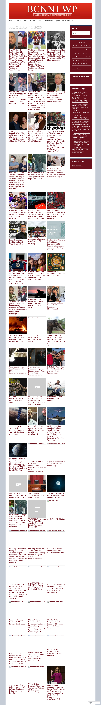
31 (89, 64)
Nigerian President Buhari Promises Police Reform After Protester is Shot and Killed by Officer (17, 689)
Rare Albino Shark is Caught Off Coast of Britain (54, 398)
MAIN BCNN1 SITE (68, 21)
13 (78, 57)
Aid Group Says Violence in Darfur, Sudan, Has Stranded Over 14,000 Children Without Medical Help (80, 143)
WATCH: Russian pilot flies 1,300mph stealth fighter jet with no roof (17, 495)
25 (73, 64)
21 (81, 60)
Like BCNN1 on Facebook (81, 77)
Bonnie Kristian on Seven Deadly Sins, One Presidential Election (56, 273)
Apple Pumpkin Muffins (56, 519)
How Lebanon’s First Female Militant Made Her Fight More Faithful (55, 306)
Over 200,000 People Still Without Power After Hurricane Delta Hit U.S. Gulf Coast (36, 586)
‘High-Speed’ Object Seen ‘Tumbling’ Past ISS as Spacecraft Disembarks (17, 370)
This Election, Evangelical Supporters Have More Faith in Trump (37, 241)
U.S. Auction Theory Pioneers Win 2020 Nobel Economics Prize (55, 551)
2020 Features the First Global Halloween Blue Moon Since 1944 (56, 495)
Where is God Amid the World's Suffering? (79, 93)
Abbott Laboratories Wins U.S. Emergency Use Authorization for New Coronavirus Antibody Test (36, 656)
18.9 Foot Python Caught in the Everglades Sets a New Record (34, 338)
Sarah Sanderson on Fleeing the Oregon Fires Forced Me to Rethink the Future (16, 338)
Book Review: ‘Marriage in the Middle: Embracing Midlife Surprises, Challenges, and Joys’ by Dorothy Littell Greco (56, 245)
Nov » (79, 69)
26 (76, 64)
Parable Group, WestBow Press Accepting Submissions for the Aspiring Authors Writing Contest (80, 113)
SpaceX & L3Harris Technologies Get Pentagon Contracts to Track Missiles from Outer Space (17, 430)
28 (81, 64)
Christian (18, 21)
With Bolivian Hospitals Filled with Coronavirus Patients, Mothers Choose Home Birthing (36, 688)
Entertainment (48, 21)
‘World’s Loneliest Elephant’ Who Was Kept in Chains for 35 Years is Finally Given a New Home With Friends (56, 340)
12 (76, 57)
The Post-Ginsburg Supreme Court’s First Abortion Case (36, 495)
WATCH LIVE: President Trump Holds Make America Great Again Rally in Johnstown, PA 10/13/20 (37, 523)
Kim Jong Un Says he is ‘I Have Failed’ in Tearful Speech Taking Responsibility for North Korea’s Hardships (36, 554)
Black (25, 21)
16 (86, 57)
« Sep (74, 69)
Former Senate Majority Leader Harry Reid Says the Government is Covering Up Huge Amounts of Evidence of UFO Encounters (56, 96)
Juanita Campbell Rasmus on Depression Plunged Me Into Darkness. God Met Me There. (36, 303)
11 (73, 57)
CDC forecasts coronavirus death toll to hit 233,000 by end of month (55, 652)
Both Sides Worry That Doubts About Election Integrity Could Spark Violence (55, 370)
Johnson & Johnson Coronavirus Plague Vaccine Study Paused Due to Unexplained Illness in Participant (36, 214)
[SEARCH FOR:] (81, 33)
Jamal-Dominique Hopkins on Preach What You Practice (16, 242)
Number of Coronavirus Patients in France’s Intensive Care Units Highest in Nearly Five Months (56, 588)
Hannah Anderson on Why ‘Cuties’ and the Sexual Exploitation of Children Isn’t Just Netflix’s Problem (36, 275)
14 (81, 57)
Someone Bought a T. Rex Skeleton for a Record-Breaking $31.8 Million (17, 399)
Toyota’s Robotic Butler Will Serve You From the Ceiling (56, 464)
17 (89, 57)
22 (84, 60)
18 (73, 60)
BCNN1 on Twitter (78, 162)
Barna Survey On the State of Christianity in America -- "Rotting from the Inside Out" (80, 122)
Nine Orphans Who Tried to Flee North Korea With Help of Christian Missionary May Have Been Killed (81, 128)
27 (78, 64)
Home (11, 21)
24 (89, 60)
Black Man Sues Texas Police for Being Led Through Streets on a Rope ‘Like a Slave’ (36, 176)
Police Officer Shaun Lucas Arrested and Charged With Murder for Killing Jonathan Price (36, 430)
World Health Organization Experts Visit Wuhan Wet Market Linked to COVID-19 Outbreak (80, 106)
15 (84, 57)
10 (89, 53)
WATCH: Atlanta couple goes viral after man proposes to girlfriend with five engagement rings (80, 150)
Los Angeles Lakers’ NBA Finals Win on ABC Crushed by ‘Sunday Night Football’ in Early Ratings (18, 214)
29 (84, 64)
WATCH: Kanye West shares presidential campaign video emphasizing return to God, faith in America (36, 400)
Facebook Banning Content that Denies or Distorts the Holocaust (17, 622)
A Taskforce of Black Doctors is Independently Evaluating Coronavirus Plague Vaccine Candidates (37, 467)
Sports (58, 21)
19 (76, 60)
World (39, 21)
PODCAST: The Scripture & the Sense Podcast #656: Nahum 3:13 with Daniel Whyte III (55, 624)
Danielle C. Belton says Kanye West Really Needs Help (80, 118)
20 (78, 60)
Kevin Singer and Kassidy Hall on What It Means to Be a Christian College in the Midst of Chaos (56, 214)
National (32, 21)
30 (86, 64)
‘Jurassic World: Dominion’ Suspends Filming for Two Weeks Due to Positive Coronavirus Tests (37, 371)
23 (86, 60)
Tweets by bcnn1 (77, 166)
